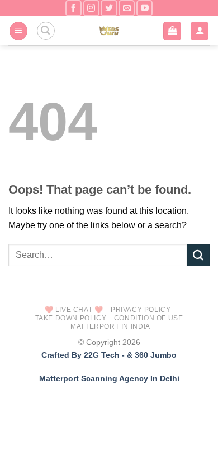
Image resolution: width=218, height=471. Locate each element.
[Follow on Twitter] (109, 8)
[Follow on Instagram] (91, 8)
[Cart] (172, 31)
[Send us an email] (127, 8)
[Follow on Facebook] (73, 8)
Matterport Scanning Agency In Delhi (109, 378)
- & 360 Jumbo (149, 354)
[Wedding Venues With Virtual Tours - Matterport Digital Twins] (109, 30)
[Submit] (198, 255)
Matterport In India (110, 326)
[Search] (46, 31)
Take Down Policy (71, 318)
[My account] (199, 31)
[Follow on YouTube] (144, 8)
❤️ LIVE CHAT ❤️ (74, 310)
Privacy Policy (141, 310)
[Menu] (18, 31)
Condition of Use (148, 318)
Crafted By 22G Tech (80, 354)
